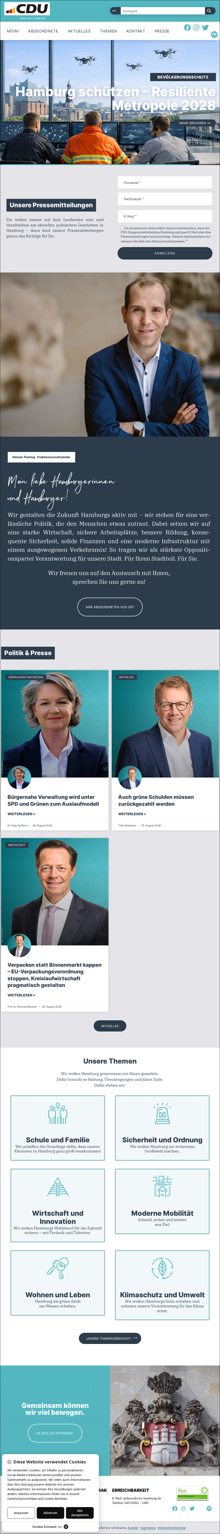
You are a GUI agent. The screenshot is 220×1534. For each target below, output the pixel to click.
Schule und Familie (58, 1140)
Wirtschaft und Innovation (57, 1217)
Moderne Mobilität (162, 1213)
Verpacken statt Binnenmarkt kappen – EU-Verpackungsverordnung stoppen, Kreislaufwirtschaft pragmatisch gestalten (55, 975)
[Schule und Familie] (58, 1113)
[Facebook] (187, 27)
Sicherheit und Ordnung (162, 1140)
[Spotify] (214, 34)
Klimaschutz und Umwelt (162, 1295)
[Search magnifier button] (210, 10)
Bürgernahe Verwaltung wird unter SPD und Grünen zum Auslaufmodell (53, 800)
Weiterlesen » (21, 814)
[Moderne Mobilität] (162, 1186)
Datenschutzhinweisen (168, 241)
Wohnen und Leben (57, 1295)
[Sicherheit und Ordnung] (162, 1113)
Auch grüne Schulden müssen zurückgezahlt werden (156, 800)
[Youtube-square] (214, 27)
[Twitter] (205, 27)
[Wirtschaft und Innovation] (58, 1186)
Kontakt (133, 1528)
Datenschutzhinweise (172, 1528)
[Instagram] (196, 27)
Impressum (148, 1528)
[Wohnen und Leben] (58, 1268)
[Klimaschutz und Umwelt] (162, 1268)
